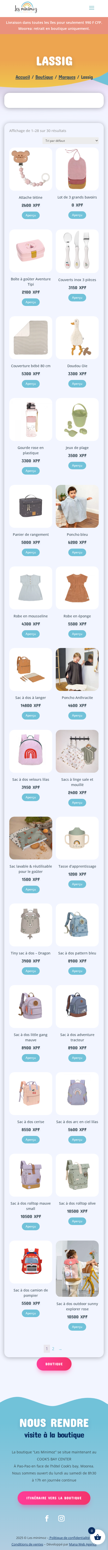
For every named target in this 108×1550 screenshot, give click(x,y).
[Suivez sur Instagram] (61, 1518)
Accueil (23, 77)
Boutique (44, 77)
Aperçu (31, 215)
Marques (67, 77)
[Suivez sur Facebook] (46, 1518)
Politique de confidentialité (69, 1537)
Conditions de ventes (27, 1544)
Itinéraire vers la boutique (54, 1498)
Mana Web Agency (83, 1544)
